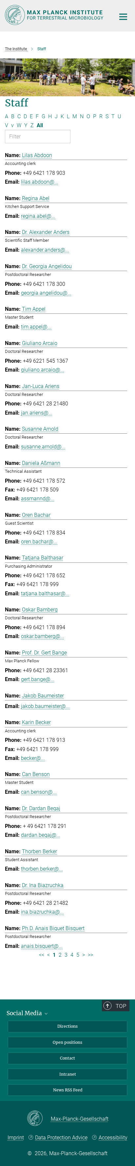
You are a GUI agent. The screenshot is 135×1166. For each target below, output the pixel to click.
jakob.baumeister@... (45, 706)
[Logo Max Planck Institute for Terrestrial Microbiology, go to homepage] (55, 15)
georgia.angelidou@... (46, 293)
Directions (67, 1026)
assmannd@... (37, 498)
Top (121, 1006)
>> (90, 955)
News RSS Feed (67, 1089)
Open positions (67, 1042)
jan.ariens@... (36, 413)
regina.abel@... (38, 216)
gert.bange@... (37, 679)
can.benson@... (39, 792)
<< (41, 955)
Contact (67, 1058)
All (40, 125)
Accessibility (113, 1137)
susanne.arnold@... (43, 447)
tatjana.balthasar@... (45, 593)
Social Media (25, 1013)
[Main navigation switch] (123, 16)
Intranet (67, 1074)
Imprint (16, 1137)
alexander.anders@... (45, 250)
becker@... (33, 758)
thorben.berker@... (42, 869)
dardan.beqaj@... (40, 835)
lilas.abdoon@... (39, 182)
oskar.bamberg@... (42, 636)
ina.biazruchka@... (42, 912)
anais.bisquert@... (42, 946)
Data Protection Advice (61, 1137)
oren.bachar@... (39, 541)
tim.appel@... (36, 327)
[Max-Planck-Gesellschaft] (39, 1119)
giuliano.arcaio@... (42, 370)
